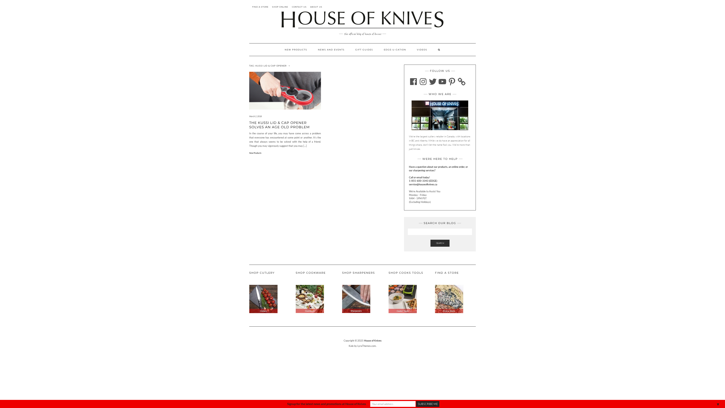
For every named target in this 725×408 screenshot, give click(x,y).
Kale (351, 345)
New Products (296, 49)
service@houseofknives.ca (423, 184)
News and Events (331, 49)
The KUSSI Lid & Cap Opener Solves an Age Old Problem (279, 125)
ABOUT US (316, 7)
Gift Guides (364, 49)
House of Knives (373, 340)
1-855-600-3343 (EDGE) (423, 180)
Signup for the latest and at (326, 404)
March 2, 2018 (255, 116)
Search (440, 243)
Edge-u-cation (395, 49)
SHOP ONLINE (280, 7)
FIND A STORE (260, 7)
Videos (422, 49)
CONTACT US (299, 7)
